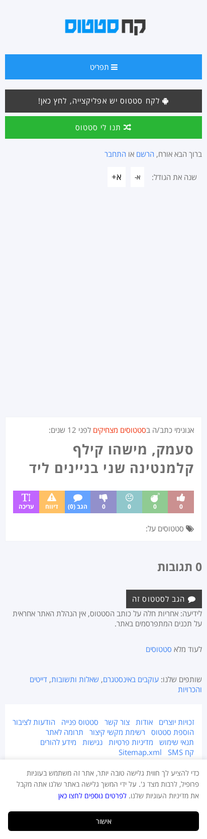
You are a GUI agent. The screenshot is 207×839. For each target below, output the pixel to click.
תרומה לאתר (64, 732)
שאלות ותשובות (75, 679)
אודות (144, 722)
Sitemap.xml (140, 752)
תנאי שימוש (176, 742)
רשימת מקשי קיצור (117, 732)
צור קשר (117, 722)
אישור (104, 821)
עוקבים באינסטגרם (131, 679)
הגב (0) (77, 506)
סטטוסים (159, 649)
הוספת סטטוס (172, 732)
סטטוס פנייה (79, 722)
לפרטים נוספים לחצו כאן (92, 795)
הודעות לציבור (34, 722)
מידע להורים (58, 742)
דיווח (51, 506)
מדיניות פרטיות (131, 742)
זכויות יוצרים (176, 722)
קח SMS (181, 752)
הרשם (145, 154)
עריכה (26, 506)
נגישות (92, 742)
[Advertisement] (103, 308)
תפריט (100, 67)
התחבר (115, 154)
